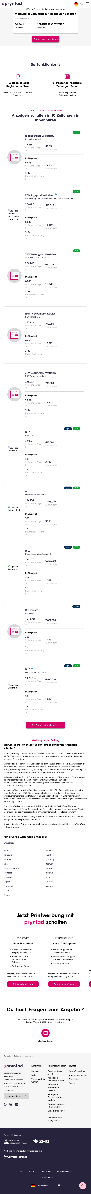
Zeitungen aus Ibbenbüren (46, 39)
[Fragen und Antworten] (82, 1185)
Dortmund (8, 886)
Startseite (7, 1056)
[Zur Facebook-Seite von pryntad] (5, 1104)
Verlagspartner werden (38, 1080)
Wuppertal (50, 868)
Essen (6, 890)
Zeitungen (17, 1056)
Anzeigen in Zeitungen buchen (56, 1079)
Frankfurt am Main (12, 868)
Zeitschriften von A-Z (57, 1112)
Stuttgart (8, 872)
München (8, 859)
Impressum (46, 1171)
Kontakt (35, 1071)
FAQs (33, 1075)
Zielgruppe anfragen (64, 984)
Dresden (7, 895)
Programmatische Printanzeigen (56, 1105)
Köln (6, 864)
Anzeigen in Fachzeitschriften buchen (55, 1097)
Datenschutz (32, 1171)
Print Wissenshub (77, 1071)
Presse (72, 1083)
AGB (21, 1171)
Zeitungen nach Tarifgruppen (55, 1119)
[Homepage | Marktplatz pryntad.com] (13, 4)
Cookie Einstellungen (63, 1171)
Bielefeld (49, 872)
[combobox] (76, 4)
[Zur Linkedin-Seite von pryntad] (16, 1104)
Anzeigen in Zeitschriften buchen (53, 1087)
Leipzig (7, 881)
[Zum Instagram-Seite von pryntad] (10, 1104)
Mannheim (50, 886)
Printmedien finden (23, 984)
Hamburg (8, 855)
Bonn (48, 877)
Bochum (49, 864)
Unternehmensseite (78, 1075)
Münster (49, 881)
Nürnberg (50, 855)
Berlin (6, 850)
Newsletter (74, 1079)
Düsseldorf (8, 877)
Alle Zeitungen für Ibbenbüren (45, 725)
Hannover (50, 850)
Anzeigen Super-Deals (55, 1072)
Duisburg (50, 859)
